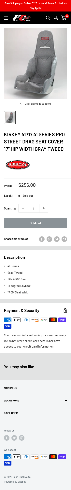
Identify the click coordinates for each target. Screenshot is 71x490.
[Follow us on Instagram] (21, 438)
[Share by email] (64, 239)
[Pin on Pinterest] (49, 239)
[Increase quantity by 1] (43, 208)
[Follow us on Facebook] (6, 438)
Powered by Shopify (15, 481)
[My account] (56, 18)
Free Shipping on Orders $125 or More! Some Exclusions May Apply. (36, 6)
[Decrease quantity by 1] (23, 208)
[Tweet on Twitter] (57, 239)
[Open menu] (6, 18)
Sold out (35, 223)
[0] (63, 18)
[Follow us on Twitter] (14, 438)
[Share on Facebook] (42, 239)
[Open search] (48, 18)
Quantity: (10, 208)
